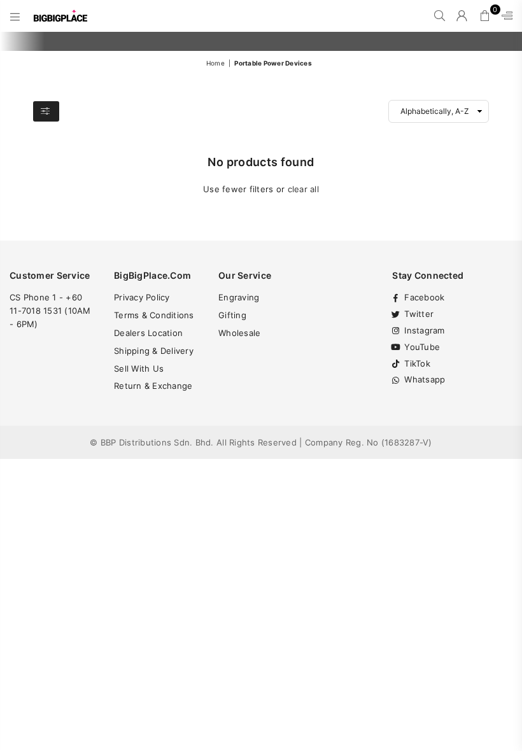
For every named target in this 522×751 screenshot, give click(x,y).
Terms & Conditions (154, 315)
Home (215, 63)
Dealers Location (148, 333)
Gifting (232, 315)
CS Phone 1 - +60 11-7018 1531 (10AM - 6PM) (50, 310)
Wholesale (239, 333)
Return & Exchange (153, 386)
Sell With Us (139, 368)
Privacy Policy (142, 297)
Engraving (238, 297)
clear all (303, 189)
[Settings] (504, 15)
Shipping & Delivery (154, 351)
